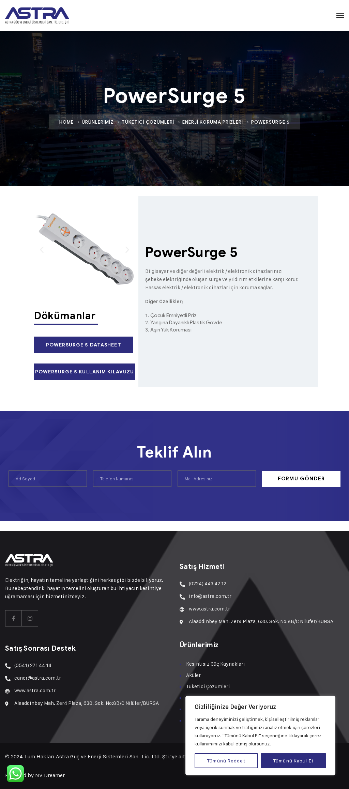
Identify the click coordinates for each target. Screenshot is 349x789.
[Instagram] (30, 618)
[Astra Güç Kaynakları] (37, 15)
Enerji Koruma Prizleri (212, 122)
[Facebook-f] (13, 618)
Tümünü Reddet (226, 760)
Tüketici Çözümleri (148, 122)
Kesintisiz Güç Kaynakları (215, 664)
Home (66, 122)
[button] (41, 250)
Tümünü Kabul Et (293, 760)
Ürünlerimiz (97, 122)
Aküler (193, 675)
